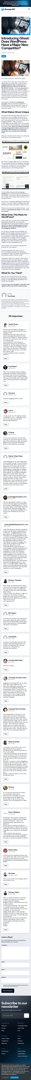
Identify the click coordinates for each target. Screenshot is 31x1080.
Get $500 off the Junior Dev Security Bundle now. (17, 4)
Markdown (4, 194)
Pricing (3, 1028)
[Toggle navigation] (29, 9)
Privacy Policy (21, 1051)
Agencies (4, 1043)
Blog (2, 1030)
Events (3, 1054)
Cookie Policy (21, 1054)
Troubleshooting (22, 1026)
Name (3, 961)
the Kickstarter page (14, 209)
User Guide (21, 1028)
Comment (4, 945)
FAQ (19, 1030)
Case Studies (5, 1038)
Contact (20, 1041)
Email (3, 969)
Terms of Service (22, 1056)
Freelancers (4, 1041)
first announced (22, 88)
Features (4, 1026)
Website (3, 977)
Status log (21, 1043)
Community (4, 1051)
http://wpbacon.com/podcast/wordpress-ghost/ (15, 860)
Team (19, 1038)
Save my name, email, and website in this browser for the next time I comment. (15, 986)
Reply (5, 358)
